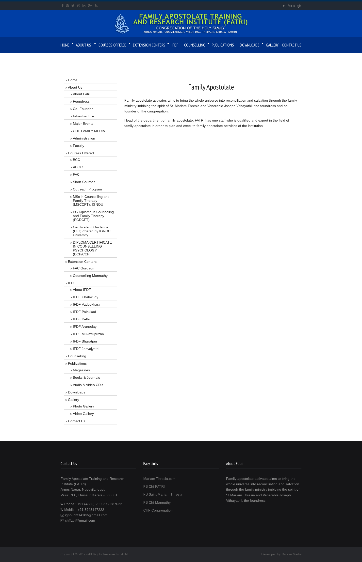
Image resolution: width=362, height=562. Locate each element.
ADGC (78, 167)
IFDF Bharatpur (85, 341)
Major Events (83, 123)
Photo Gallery (83, 406)
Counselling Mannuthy (90, 276)
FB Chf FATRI (154, 486)
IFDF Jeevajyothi (86, 349)
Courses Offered (113, 45)
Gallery (272, 45)
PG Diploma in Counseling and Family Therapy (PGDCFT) (93, 216)
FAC (76, 174)
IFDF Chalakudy (85, 297)
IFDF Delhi (81, 319)
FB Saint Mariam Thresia (162, 494)
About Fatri (81, 94)
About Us (83, 45)
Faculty (78, 146)
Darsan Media (291, 554)
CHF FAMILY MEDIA (89, 131)
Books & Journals (86, 377)
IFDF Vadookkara (86, 304)
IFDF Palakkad (84, 312)
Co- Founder (83, 109)
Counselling (194, 45)
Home (65, 45)
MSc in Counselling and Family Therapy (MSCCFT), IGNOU (91, 200)
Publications (223, 45)
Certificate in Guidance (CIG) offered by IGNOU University (92, 231)
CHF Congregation (158, 510)
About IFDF (82, 290)
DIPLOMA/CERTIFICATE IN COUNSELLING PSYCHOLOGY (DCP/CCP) (92, 248)
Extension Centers (149, 45)
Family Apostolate (98, 59)
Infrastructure (83, 116)
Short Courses (84, 182)
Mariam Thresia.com (159, 479)
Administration (84, 138)
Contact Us (291, 45)
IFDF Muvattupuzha (88, 334)
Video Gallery (83, 414)
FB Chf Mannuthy (157, 502)
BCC (76, 160)
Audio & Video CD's (88, 385)
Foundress (81, 101)
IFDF (175, 45)
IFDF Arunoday (85, 326)
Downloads (250, 45)
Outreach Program (87, 189)
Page (77, 59)
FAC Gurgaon (83, 268)
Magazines (81, 370)
